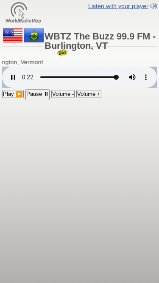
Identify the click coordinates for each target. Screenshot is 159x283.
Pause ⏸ (37, 94)
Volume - (63, 94)
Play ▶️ (13, 94)
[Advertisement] (79, 155)
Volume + (88, 94)
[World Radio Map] (23, 12)
